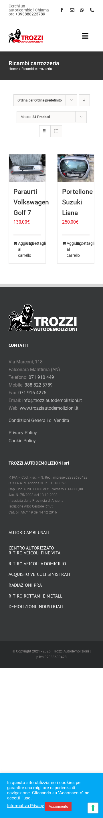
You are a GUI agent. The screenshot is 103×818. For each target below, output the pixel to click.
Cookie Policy (22, 440)
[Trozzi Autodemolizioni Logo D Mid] (26, 31)
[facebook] (62, 10)
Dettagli (36, 243)
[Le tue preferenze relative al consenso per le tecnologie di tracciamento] (93, 808)
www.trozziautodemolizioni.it (49, 408)
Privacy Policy (23, 432)
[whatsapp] (82, 10)
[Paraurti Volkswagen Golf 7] (27, 168)
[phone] (92, 10)
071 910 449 (41, 377)
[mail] (72, 10)
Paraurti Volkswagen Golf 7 (31, 202)
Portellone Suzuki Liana (77, 202)
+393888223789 (30, 14)
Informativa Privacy (25, 805)
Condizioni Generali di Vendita (39, 420)
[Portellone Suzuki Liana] (76, 168)
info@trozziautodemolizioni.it (52, 400)
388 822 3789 (39, 385)
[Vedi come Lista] (56, 131)
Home (13, 69)
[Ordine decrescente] (84, 100)
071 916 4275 (32, 392)
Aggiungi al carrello (22, 249)
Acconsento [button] (58, 806)
